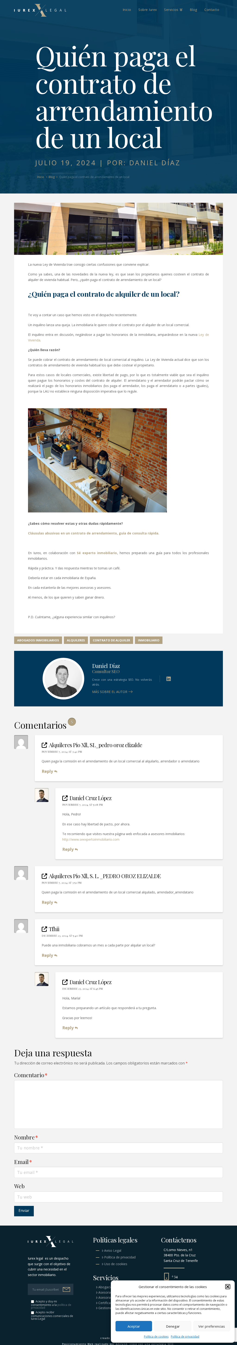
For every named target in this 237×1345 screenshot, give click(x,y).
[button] (227, 1286)
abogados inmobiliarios (38, 640)
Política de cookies (156, 1337)
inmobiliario (148, 640)
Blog (52, 177)
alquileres (76, 640)
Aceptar (134, 1326)
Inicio (40, 177)
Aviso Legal (112, 1250)
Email (23, 1161)
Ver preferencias (211, 1326)
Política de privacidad (185, 1337)
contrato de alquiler (111, 640)
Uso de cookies (115, 1264)
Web (19, 1186)
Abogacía (105, 1287)
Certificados (107, 1302)
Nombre (26, 1137)
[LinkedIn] (168, 678)
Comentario (30, 1075)
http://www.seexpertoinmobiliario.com (90, 839)
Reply (48, 771)
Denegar (173, 1326)
